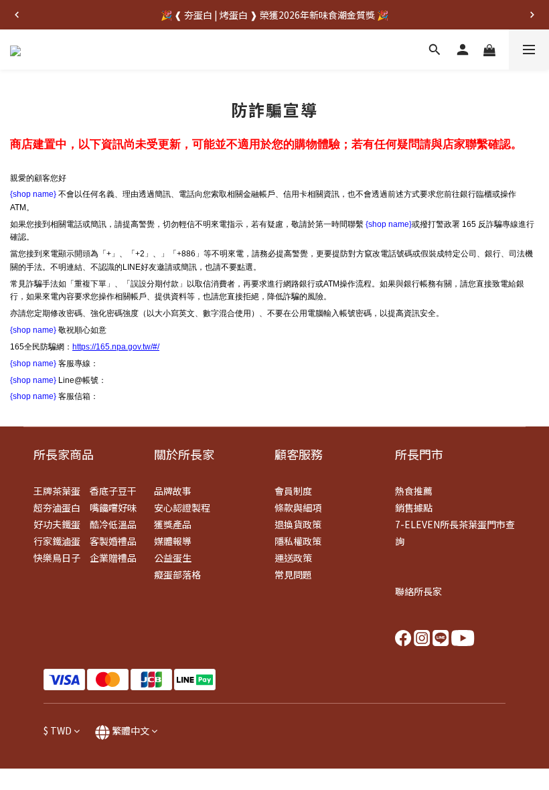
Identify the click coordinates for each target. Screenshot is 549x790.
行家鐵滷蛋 (56, 541)
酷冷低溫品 (113, 524)
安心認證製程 (182, 507)
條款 (283, 507)
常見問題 (293, 574)
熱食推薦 (414, 490)
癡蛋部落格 (177, 574)
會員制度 (293, 490)
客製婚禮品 (113, 541)
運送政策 (293, 557)
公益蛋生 (172, 557)
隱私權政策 (297, 541)
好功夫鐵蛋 (56, 524)
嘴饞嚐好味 (113, 507)
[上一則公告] (17, 15)
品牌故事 (172, 490)
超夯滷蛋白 (56, 507)
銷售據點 (414, 507)
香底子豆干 (113, 490)
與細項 (307, 507)
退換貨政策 (297, 524)
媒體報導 (172, 541)
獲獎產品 (172, 524)
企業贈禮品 (113, 557)
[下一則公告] (532, 15)
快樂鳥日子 (56, 557)
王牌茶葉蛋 (56, 490)
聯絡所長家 (418, 591)
